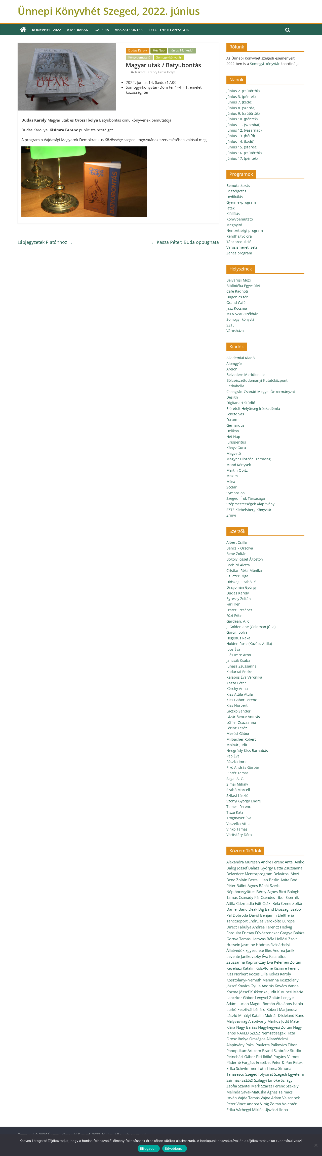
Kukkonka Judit (263, 991)
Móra (230, 481)
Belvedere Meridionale (245, 374)
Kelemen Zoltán (287, 962)
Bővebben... (174, 1148)
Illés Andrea (275, 950)
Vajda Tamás (249, 1097)
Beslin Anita (279, 879)
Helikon (232, 430)
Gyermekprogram (241, 202)
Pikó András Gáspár (242, 767)
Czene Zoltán (292, 903)
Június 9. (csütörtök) (243, 113)
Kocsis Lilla (258, 973)
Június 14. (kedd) (182, 50)
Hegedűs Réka (238, 638)
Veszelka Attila (238, 823)
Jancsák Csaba (238, 660)
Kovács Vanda (287, 985)
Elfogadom (148, 1148)
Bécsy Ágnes (267, 891)
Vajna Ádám (271, 1097)
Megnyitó (234, 225)
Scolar (231, 487)
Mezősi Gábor (238, 733)
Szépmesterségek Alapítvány (250, 504)
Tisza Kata (235, 812)
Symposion (235, 492)
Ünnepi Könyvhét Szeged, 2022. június (109, 11)
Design (232, 397)
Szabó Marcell (238, 789)
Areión (231, 369)
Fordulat (233, 932)
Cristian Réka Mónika (244, 570)
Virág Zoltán (270, 1103)
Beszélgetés (236, 191)
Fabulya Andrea (251, 926)
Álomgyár (234, 363)
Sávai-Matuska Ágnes (259, 1091)
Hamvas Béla (263, 938)
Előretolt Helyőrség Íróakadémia (253, 408)
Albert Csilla (236, 542)
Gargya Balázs (292, 932)
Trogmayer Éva (238, 817)
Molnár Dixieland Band (284, 1015)
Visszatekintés (129, 29)
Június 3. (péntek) (241, 96)
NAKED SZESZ (248, 1032)
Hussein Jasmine (240, 944)
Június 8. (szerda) (240, 107)
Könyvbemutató (139, 57)
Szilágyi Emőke (267, 1080)
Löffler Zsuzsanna (241, 722)
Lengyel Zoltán (267, 997)
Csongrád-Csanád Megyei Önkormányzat (260, 391)
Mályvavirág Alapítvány (246, 1021)
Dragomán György (241, 587)
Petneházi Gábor (240, 1056)
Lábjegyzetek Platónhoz (45, 242)
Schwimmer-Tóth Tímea (256, 1068)
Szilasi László (237, 795)
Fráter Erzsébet (239, 610)
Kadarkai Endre (239, 671)
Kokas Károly (280, 973)
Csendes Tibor (273, 897)
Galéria (102, 29)
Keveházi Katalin (240, 968)
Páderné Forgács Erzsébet (248, 1062)
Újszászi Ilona (276, 1109)
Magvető (233, 453)
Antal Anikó (294, 861)
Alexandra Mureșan (243, 861)
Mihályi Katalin (251, 1015)
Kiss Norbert (237, 705)
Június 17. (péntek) (242, 158)
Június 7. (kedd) (239, 102)
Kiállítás (233, 213)
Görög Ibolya (237, 632)
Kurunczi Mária (290, 991)
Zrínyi (231, 515)
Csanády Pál (249, 897)
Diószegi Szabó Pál (242, 581)
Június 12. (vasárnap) (244, 130)
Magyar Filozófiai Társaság (248, 459)
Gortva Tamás (238, 938)
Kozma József (237, 991)
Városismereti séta (242, 247)
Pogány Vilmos (286, 1056)
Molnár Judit (236, 744)
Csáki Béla (271, 903)
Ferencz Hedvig (279, 926)
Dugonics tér (237, 297)
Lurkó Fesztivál (239, 1009)
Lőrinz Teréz (236, 728)
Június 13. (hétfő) (240, 135)
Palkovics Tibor (284, 1044)
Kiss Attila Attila (239, 694)
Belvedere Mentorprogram (249, 873)
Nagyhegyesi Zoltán (275, 1027)
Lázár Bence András (243, 716)
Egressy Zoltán (238, 598)
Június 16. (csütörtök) (244, 152)
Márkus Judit (278, 1021)
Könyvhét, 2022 (46, 29)
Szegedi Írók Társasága (245, 498)
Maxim (232, 475)
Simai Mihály (237, 784)
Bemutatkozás (238, 185)
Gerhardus (235, 425)
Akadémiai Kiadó (240, 357)
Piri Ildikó (264, 1056)
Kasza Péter (236, 683)
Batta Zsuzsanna (288, 867)
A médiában (78, 29)
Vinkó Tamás (237, 829)
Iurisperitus (236, 442)
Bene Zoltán (236, 553)
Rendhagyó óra (239, 236)
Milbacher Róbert (241, 739)
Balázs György (260, 867)
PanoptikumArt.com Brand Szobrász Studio (263, 1050)
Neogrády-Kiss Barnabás (247, 750)
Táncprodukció (238, 241)
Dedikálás (234, 196)
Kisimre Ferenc (145, 72)
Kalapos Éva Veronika (244, 677)
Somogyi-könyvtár (168, 57)
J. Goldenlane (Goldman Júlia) (250, 626)
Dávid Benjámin (263, 915)
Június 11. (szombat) (243, 124)
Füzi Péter (234, 615)
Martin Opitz (237, 470)
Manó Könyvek (238, 464)
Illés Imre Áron (238, 654)
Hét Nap (159, 50)
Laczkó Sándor (238, 711)
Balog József (236, 867)
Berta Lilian (258, 879)
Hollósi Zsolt (286, 938)
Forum (231, 419)
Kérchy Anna (237, 688)
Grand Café (236, 302)
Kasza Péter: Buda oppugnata (185, 242)
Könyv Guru (236, 447)
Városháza (235, 330)
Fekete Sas (235, 414)
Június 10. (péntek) (242, 119)
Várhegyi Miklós (249, 1109)
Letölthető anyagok (169, 29)
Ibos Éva (233, 649)
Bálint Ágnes (247, 885)
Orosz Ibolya (166, 72)
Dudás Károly (137, 50)
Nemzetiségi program (244, 230)
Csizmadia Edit (248, 903)
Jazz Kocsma (236, 308)
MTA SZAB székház (242, 313)
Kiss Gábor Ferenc (241, 699)
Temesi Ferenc (238, 806)
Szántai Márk (249, 1085)
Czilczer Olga (237, 576)
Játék (230, 208)
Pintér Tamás (237, 772)
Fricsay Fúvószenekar (260, 932)
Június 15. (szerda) (241, 147)
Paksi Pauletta (258, 1044)
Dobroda (240, 915)
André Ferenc (272, 861)
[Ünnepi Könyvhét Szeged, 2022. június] (23, 29)
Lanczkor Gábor (240, 997)
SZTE (230, 325)
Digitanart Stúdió (240, 402)
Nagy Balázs (246, 1027)
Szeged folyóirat (259, 1074)
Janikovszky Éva (254, 956)
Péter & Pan (282, 1062)
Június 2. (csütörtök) (243, 90)
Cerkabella (235, 385)
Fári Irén (233, 604)
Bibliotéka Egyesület (243, 285)
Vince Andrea (247, 1103)
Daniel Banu (237, 909)
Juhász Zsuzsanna (241, 666)
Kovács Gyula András (255, 985)
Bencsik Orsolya (239, 548)
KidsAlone (264, 968)
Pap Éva (232, 756)
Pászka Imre (236, 761)
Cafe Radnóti (237, 291)
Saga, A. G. (235, 778)
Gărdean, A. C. (238, 621)
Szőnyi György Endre (243, 801)
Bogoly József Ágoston (244, 559)
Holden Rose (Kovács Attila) (249, 643)
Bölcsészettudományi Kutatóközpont (257, 380)
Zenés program (239, 253)
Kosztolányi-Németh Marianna (252, 979)
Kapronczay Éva (259, 962)
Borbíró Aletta (238, 565)
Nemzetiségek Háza (278, 1032)
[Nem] (315, 1145)
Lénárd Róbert (265, 1009)
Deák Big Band (261, 909)
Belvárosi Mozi (238, 280)
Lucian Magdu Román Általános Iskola (270, 1003)
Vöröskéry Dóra (239, 834)
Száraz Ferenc (273, 1085)
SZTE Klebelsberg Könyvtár (248, 509)
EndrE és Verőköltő (265, 920)
